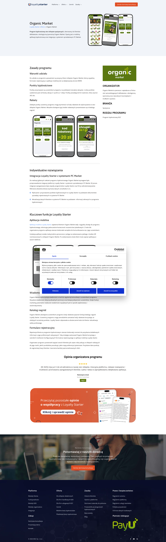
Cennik (71, 4)
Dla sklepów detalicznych (64, 496)
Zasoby (77, 4)
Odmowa (55, 291)
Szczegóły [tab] (83, 256)
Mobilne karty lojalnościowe (65, 511)
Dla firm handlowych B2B (64, 500)
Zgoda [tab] (54, 256)
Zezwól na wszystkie (111, 291)
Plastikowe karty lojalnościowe (66, 514)
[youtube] (134, 539)
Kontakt (30, 528)
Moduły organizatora (35, 507)
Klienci (43, 27)
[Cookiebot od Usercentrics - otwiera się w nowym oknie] (115, 249)
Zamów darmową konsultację (126, 4)
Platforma (55, 4)
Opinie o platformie (90, 500)
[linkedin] (137, 539)
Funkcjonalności (33, 500)
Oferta (63, 4)
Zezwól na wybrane (83, 291)
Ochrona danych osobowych (122, 511)
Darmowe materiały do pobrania (95, 503)
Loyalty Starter (34, 27)
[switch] (72, 282)
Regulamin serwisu (119, 496)
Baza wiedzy (88, 513)
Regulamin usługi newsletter (122, 503)
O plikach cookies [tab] (112, 256)
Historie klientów (90, 496)
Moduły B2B (32, 503)
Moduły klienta (33, 496)
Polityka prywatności (119, 507)
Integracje (31, 511)
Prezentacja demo (34, 525)
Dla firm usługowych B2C (64, 503)
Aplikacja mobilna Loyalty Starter (40, 225)
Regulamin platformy (120, 500)
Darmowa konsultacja (35, 521)
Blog (85, 517)
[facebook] (130, 539)
